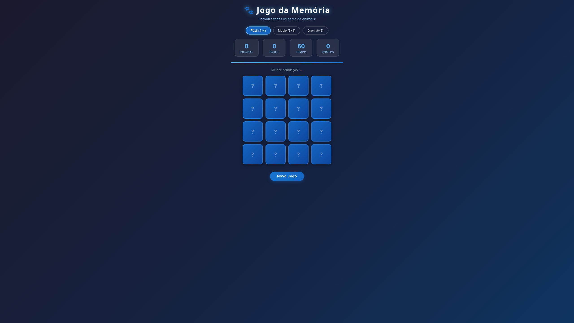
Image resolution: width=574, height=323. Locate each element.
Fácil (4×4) (258, 30)
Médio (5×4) (286, 30)
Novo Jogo (287, 176)
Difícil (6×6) (315, 30)
